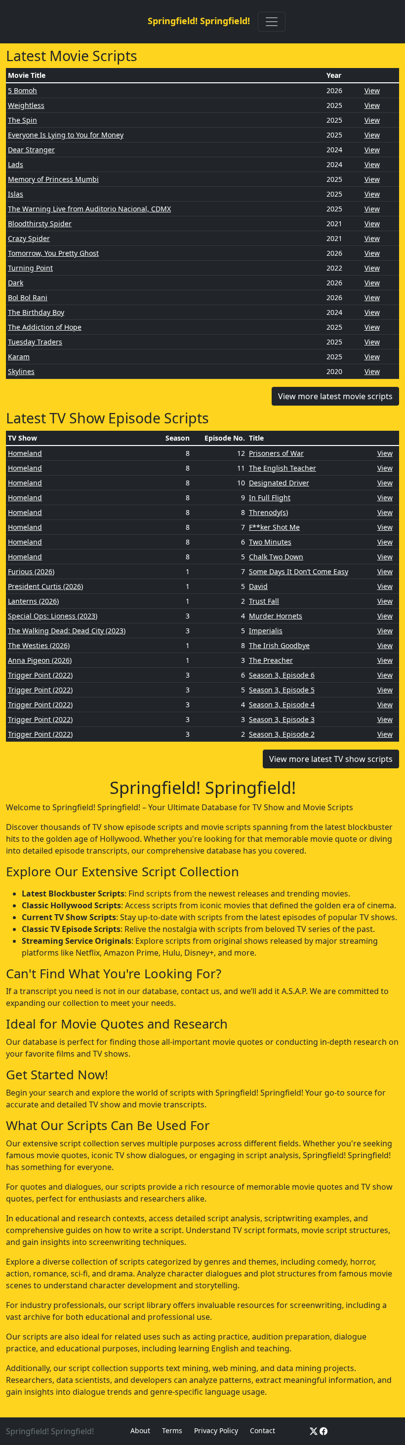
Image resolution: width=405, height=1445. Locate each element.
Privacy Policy (216, 1430)
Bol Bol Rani (27, 297)
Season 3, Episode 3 (282, 719)
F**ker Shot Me (274, 527)
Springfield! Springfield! (199, 21)
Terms (172, 1430)
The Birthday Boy (36, 312)
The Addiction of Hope (44, 327)
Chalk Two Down (276, 556)
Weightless (26, 105)
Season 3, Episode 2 (282, 734)
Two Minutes (270, 542)
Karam (19, 356)
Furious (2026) (31, 571)
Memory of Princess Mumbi (53, 179)
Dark (15, 282)
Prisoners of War (276, 453)
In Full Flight (269, 497)
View (372, 90)
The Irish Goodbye (279, 645)
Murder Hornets (275, 615)
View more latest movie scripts (335, 396)
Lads (15, 164)
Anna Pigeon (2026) (40, 660)
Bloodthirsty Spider (40, 223)
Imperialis (266, 630)
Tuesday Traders (35, 341)
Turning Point (30, 268)
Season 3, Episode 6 (282, 675)
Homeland (25, 453)
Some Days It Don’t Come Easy (298, 571)
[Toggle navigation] (271, 22)
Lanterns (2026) (33, 601)
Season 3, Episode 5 (282, 689)
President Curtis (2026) (45, 586)
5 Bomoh (22, 90)
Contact (262, 1430)
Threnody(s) (268, 512)
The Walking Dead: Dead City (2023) (66, 630)
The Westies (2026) (39, 645)
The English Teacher (282, 468)
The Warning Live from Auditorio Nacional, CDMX (89, 208)
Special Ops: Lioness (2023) (52, 615)
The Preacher (271, 660)
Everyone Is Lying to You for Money (65, 134)
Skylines (21, 371)
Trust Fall (264, 601)
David (258, 586)
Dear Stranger (31, 149)
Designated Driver (279, 482)
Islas (15, 194)
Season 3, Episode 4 (282, 704)
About (140, 1430)
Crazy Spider (29, 238)
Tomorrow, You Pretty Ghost (53, 253)
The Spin (22, 120)
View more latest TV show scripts (331, 759)
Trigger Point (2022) (40, 675)
